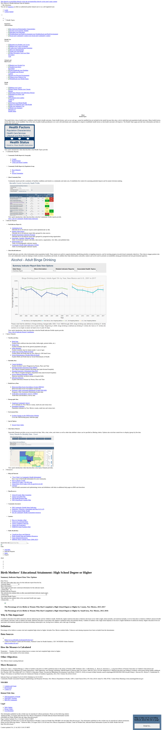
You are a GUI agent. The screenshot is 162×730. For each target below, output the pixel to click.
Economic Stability (23, 30)
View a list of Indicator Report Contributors (21, 332)
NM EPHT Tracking (10, 698)
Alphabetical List (17, 228)
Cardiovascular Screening (24, 48)
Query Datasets (11, 334)
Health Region (16, 161)
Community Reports (12, 151)
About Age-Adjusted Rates (20, 522)
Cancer (19, 87)
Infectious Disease (29, 92)
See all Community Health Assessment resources (26, 512)
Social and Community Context (40, 36)
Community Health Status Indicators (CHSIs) (25, 245)
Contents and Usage (10, 686)
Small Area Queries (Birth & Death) (22, 351)
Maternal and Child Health (24, 104)
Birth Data (15, 341)
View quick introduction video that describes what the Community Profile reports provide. (34, 217)
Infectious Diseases (17, 378)
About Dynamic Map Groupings (21, 495)
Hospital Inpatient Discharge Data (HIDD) (24, 367)
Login (6, 10)
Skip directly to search (7, 1)
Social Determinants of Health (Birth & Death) (26, 355)
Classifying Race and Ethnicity (21, 534)
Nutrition (25, 70)
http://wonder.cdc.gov (11, 643)
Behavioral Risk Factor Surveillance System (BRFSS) (28, 387)
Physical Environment (22, 75)
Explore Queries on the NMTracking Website (25, 415)
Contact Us (7, 689)
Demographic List (17, 241)
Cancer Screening (22, 46)
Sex (13, 171)
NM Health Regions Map (19, 498)
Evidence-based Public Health (21, 511)
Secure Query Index (18, 425)
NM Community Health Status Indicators (24, 507)
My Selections (7, 5)
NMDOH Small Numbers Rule (21, 527)
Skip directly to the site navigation (24, 1)
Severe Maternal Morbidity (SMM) (22, 374)
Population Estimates (18, 406)
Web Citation (8, 707)
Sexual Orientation (17, 173)
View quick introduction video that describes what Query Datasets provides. (30, 468)
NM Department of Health (12, 696)
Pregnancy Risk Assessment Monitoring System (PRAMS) (29, 390)
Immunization (19, 50)
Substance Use (19, 106)
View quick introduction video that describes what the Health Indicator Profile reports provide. (36, 330)
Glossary (14, 485)
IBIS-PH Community (10, 700)
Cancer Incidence (17, 364)
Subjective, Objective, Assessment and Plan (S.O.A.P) (28, 509)
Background (8, 688)
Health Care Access (24, 44)
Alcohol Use (21, 65)
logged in (11, 7)
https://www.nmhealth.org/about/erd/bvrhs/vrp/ (19, 640)
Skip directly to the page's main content (45, 1)
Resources (9, 469)
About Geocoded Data (18, 496)
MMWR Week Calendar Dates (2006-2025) (25, 539)
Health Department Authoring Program (23, 235)
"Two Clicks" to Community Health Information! (26, 477)
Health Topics (10, 20)
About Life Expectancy (19, 525)
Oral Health (19, 51)
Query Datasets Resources (20, 538)
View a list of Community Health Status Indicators (23, 218)
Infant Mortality (16, 348)
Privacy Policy (8, 709)
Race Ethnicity (16, 170)
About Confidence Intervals (20, 523)
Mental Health (22, 103)
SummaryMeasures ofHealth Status (15, 109)
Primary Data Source (18, 231)
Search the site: (5, 543)
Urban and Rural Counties (20, 162)
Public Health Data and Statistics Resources (25, 536)
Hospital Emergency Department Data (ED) (25, 371)
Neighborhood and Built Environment (46, 34)
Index (6, 553)
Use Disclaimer (9, 711)
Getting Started (8, 11)
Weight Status (24, 79)
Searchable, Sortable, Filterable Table (23, 238)
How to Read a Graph (18, 480)
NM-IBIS (7, 550)
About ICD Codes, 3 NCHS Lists (22, 482)
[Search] (27, 543)
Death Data (15, 345)
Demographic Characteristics (26, 29)
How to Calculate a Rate (19, 520)
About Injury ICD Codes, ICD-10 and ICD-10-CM (27, 484)
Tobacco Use (22, 77)
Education (21, 32)
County (14, 159)
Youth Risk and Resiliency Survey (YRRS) (25, 394)
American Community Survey (21, 403)
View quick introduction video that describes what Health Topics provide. (26, 149)
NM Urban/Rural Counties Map (21, 500)
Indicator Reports (11, 220)
